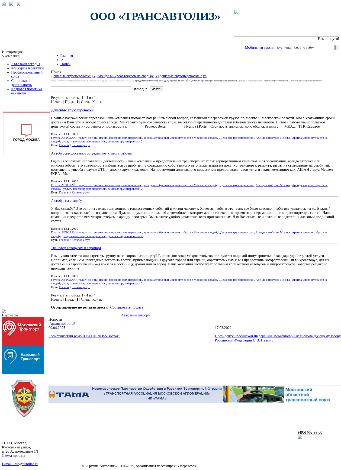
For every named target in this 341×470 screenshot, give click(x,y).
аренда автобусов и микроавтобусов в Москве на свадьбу (79, 80)
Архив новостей (62, 323)
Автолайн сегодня (25, 64)
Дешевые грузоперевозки (71, 76)
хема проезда (13, 455)
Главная (66, 56)
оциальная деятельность (21, 83)
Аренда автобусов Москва (121, 80)
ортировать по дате (126, 307)
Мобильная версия (259, 47)
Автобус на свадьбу (66, 201)
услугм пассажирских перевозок (306, 80)
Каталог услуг (81, 145)
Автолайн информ (135, 315)
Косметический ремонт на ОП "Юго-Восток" (84, 336)
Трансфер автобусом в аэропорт (76, 248)
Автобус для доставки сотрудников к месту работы (91, 153)
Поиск (65, 64)
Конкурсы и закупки (27, 68)
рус (280, 47)
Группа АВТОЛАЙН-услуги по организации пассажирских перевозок (203, 80)
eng (288, 47)
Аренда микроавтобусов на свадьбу (125, 76)
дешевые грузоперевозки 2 (181, 76)
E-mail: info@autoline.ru (20, 464)
